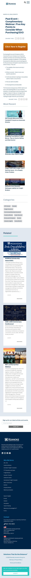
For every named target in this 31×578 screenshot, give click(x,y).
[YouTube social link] (5, 453)
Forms (5, 510)
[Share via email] (23, 38)
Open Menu (28, 2)
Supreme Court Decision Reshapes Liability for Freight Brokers (14, 188)
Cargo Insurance (8, 209)
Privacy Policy (18, 559)
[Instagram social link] (10, 453)
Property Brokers (7, 487)
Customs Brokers (7, 465)
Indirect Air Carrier (8, 477)
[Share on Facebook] (16, 38)
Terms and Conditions (15, 562)
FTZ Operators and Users (9, 470)
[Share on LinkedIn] (21, 38)
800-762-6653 (10, 524)
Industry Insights (8, 221)
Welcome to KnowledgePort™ (10, 508)
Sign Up (16, 426)
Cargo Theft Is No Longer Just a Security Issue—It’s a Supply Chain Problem (14, 170)
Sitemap (11, 559)
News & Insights (7, 496)
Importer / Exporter (8, 475)
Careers (5, 500)
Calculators (6, 503)
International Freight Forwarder (10, 480)
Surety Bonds (18, 221)
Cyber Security (18, 215)
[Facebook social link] (7, 453)
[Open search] (24, 2)
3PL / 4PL (6, 462)
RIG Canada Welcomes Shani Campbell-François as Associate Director (15, 120)
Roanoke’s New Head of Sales (14, 154)
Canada (14, 206)
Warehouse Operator (8, 489)
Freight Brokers (7, 472)
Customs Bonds (8, 215)
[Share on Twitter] (18, 38)
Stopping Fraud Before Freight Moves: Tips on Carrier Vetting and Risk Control (14, 138)
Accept (15, 573)
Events (19, 218)
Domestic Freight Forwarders (10, 467)
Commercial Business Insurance (12, 212)
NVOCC (5, 485)
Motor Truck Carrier (8, 482)
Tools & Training (7, 505)
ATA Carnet (7, 206)
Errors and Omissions (9, 218)
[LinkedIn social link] (3, 453)
